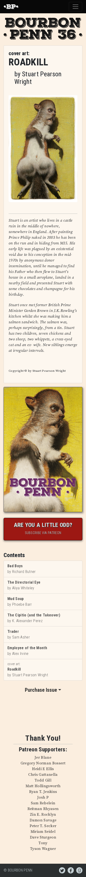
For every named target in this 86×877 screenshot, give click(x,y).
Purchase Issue (41, 690)
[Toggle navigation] (75, 6)
